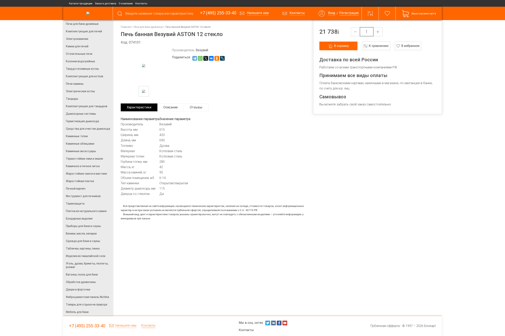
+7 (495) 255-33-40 (218, 13)
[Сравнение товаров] (370, 13)
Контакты (141, 3)
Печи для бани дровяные (148, 27)
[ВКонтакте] (211, 58)
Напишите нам (125, 325)
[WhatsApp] (200, 58)
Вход (331, 13)
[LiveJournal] (222, 58)
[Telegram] (194, 58)
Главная (126, 27)
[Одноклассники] (216, 58)
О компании (126, 3)
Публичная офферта (385, 326)
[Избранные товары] (387, 13)
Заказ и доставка (105, 3)
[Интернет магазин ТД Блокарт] (88, 13)
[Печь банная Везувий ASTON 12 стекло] (143, 91)
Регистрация (349, 13)
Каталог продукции (80, 3)
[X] (205, 58)
